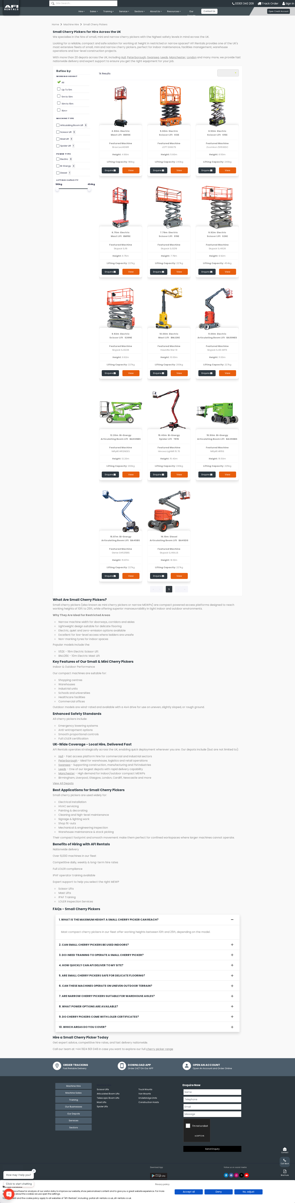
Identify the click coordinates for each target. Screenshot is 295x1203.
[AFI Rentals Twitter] (241, 1175)
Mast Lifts (101, 1102)
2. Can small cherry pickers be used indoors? (94, 945)
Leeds (164, 57)
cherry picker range (159, 1049)
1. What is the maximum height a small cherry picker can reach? (108, 920)
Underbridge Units (147, 1097)
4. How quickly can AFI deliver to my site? (91, 965)
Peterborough (136, 57)
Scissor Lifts (103, 1089)
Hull (123, 57)
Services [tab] (73, 1120)
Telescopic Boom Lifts (108, 1097)
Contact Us (209, 11)
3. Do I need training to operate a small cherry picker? (101, 955)
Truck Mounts (145, 1089)
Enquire (109, 170)
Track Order (269, 3)
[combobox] (83, 3)
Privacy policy (162, 1184)
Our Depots (191, 13)
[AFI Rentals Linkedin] (226, 1175)
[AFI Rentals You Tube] (246, 1175)
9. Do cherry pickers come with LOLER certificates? (99, 1017)
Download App (156, 1167)
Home (55, 24)
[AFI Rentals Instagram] (236, 1175)
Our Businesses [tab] (73, 1106)
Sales (93, 11)
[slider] (57, 189)
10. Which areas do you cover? (82, 1027)
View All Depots (63, 783)
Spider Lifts (102, 1106)
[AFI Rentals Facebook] (231, 1175)
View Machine (131, 171)
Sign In (289, 3)
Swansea (153, 57)
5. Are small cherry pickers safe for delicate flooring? (102, 975)
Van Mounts (144, 1093)
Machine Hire (71, 24)
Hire (81, 11)
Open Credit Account (279, 11)
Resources (173, 11)
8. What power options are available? (88, 1006)
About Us (155, 11)
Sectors (139, 11)
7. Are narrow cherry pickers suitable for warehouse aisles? (107, 996)
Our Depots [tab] (73, 1113)
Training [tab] (73, 1099)
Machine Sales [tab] (73, 1092)
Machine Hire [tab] (73, 1086)
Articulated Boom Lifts (108, 1093)
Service (123, 11)
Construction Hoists (148, 1102)
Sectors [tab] (73, 1127)
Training (107, 11)
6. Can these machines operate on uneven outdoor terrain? (105, 986)
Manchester (177, 57)
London (191, 57)
